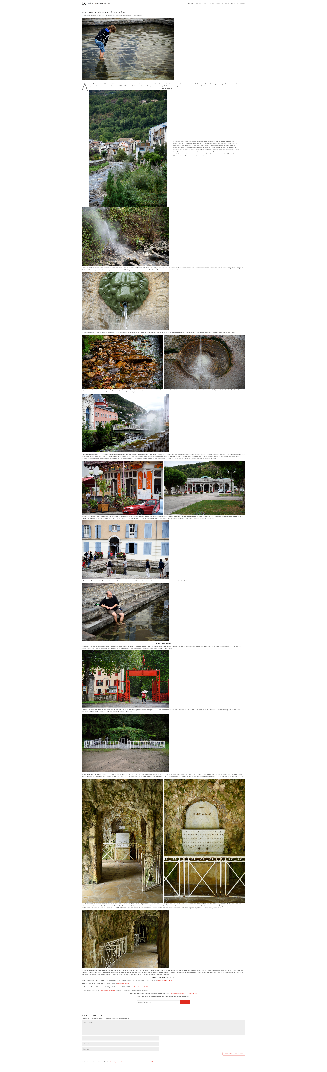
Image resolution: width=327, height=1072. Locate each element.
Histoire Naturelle (110, 15)
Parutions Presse (201, 3)
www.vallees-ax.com (123, 983)
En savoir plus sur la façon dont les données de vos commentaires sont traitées (132, 1062)
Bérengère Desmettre (90, 15)
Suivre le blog (184, 1002)
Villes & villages (127, 15)
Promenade (119, 15)
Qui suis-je (234, 3)
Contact (242, 3)
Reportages (190, 3)
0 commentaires (137, 15)
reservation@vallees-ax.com (165, 980)
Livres (227, 3)
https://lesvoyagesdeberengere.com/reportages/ (183, 993)
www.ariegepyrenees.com (108, 990)
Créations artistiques (216, 3)
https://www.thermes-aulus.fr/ (139, 987)
